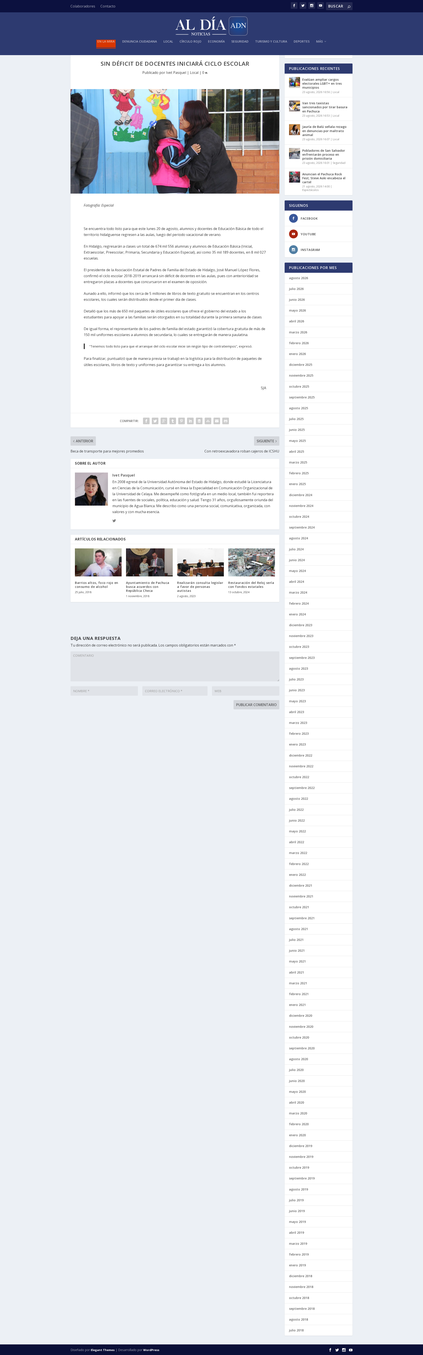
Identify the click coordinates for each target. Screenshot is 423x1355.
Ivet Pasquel (176, 72)
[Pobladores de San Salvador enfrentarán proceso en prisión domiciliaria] (294, 153)
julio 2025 (296, 419)
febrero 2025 (299, 473)
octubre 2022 (299, 777)
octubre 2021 (299, 907)
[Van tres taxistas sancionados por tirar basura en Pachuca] (294, 106)
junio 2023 (297, 690)
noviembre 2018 (301, 1287)
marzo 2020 (298, 1113)
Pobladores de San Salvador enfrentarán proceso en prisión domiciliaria (323, 154)
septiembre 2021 (302, 918)
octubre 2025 (299, 386)
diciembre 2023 (300, 625)
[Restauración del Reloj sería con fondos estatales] (251, 562)
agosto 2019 (298, 1189)
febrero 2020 (299, 1124)
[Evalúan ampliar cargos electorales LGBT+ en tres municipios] (294, 82)
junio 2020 (297, 1081)
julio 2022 (296, 809)
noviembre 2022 (301, 766)
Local (168, 41)
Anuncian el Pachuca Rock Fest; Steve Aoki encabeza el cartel (323, 178)
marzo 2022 (298, 853)
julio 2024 (296, 549)
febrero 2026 (299, 343)
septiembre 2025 (302, 397)
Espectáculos (310, 190)
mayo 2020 (297, 1092)
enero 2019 (297, 1265)
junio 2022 (297, 820)
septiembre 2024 (302, 527)
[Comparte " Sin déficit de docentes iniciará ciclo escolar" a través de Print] (225, 421)
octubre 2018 (299, 1298)
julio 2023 (296, 679)
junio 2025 (297, 430)
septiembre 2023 (302, 658)
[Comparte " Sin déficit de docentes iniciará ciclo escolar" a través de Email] (216, 421)
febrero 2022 (299, 864)
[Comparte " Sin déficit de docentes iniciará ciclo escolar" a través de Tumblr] (172, 421)
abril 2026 (296, 321)
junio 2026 (297, 299)
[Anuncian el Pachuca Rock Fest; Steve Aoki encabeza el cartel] (294, 177)
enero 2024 (297, 614)
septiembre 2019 (302, 1178)
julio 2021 (296, 940)
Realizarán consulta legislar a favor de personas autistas (200, 587)
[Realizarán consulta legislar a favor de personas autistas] (200, 562)
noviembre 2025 (301, 375)
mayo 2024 (297, 571)
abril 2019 (296, 1232)
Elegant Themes (103, 1350)
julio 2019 (296, 1200)
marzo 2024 (298, 592)
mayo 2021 (297, 961)
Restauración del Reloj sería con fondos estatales (251, 585)
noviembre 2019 (301, 1157)
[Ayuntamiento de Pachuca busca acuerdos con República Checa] (149, 562)
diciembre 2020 (300, 1015)
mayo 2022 (297, 831)
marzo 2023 (298, 723)
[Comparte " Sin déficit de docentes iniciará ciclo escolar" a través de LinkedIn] (190, 421)
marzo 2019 (298, 1243)
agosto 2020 (298, 1059)
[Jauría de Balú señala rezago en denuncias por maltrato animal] (294, 129)
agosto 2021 (298, 929)
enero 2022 (297, 875)
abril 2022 (296, 842)
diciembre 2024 (300, 495)
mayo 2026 (297, 310)
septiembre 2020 (302, 1048)
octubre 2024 (299, 516)
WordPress (151, 1350)
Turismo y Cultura (271, 41)
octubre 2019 (299, 1167)
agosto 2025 (298, 408)
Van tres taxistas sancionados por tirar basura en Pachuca (324, 107)
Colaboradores (82, 6)
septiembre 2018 (302, 1308)
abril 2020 (296, 1102)
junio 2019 (297, 1211)
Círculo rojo (190, 41)
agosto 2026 (298, 278)
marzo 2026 (298, 332)
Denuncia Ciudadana (139, 41)
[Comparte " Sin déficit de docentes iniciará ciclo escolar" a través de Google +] (164, 421)
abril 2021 (296, 972)
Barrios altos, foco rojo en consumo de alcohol (96, 585)
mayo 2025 (297, 441)
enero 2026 (297, 354)
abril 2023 (296, 712)
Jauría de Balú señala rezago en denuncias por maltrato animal (324, 131)
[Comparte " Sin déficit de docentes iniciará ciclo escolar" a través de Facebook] (146, 421)
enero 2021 (297, 1005)
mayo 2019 (297, 1222)
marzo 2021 (298, 983)
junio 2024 (297, 560)
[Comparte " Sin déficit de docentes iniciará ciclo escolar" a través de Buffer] (199, 421)
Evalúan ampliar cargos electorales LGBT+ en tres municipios (322, 83)
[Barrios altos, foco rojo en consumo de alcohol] (98, 562)
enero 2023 (297, 744)
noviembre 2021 (301, 896)
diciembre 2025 (300, 365)
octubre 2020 (299, 1037)
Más (319, 41)
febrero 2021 (299, 994)
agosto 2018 (298, 1319)
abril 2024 (296, 581)
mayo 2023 (297, 701)
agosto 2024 (298, 538)
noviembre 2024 (301, 506)
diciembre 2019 (300, 1146)
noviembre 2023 (301, 636)
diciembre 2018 (300, 1276)
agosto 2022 (298, 798)
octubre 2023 (299, 647)
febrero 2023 (299, 733)
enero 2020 (297, 1135)
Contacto (107, 6)
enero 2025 (297, 484)
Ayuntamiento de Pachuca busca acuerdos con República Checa (147, 587)
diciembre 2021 (300, 885)
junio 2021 (297, 950)
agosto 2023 (298, 668)
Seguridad (240, 41)
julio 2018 (296, 1330)
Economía (216, 41)
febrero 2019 (299, 1254)
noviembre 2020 (301, 1026)
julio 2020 (296, 1070)
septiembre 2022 (302, 788)
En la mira (106, 41)
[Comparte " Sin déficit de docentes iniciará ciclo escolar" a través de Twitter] (155, 421)
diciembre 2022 (300, 755)
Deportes (302, 41)
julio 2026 (296, 289)
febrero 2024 (299, 603)
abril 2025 (296, 451)
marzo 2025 (298, 462)
